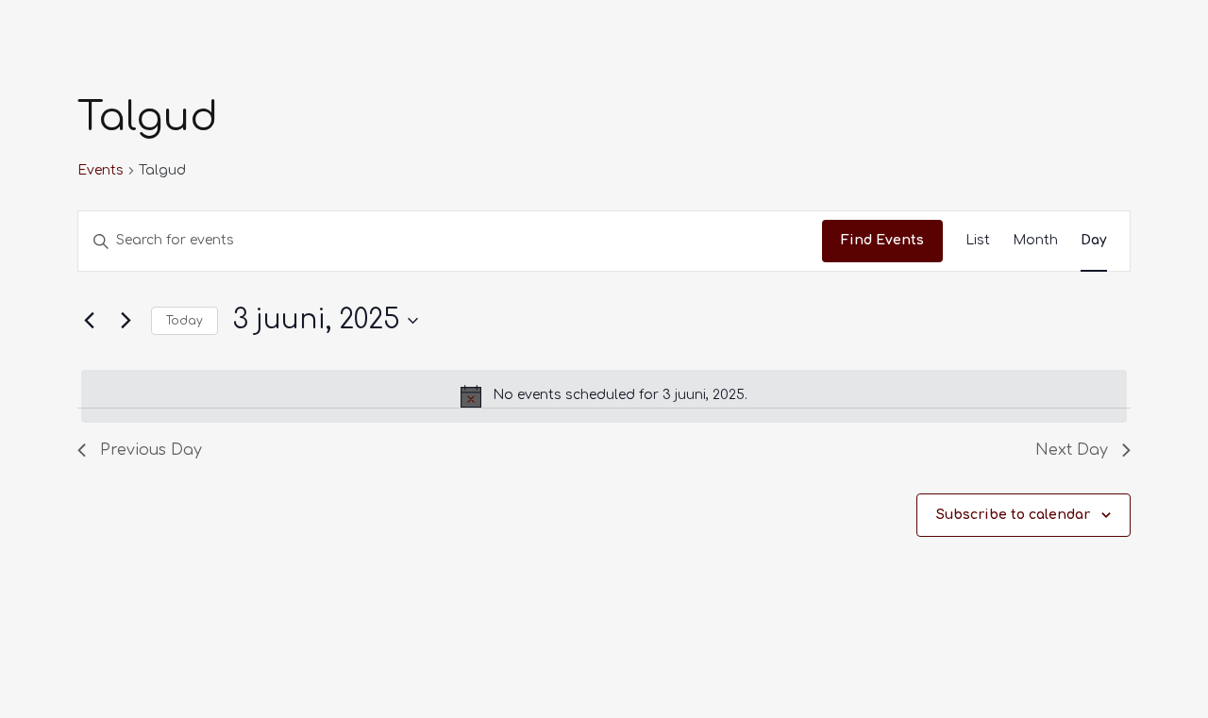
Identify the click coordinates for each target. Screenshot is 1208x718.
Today (184, 320)
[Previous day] (88, 320)
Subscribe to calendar (1013, 515)
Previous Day (151, 450)
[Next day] (125, 320)
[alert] (604, 396)
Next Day (1071, 450)
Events (100, 170)
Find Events (882, 240)
